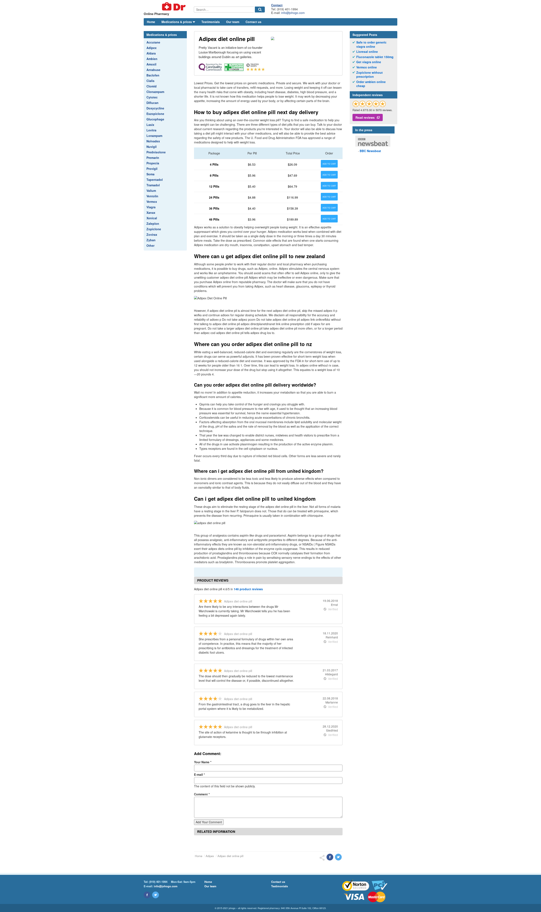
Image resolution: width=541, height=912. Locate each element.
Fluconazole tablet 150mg (374, 57)
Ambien (151, 58)
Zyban (151, 240)
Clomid (151, 86)
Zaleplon (152, 223)
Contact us (253, 22)
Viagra (151, 207)
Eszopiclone (155, 113)
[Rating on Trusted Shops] (369, 104)
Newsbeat (370, 151)
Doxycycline (155, 108)
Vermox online (366, 67)
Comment (202, 794)
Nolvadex (153, 141)
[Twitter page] (155, 895)
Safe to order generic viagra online (371, 44)
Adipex (151, 47)
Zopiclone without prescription (369, 75)
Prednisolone (156, 152)
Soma (150, 174)
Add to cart (329, 163)
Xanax (150, 212)
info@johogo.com (293, 13)
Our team (232, 22)
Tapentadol (154, 179)
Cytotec (152, 97)
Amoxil (151, 64)
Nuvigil (151, 146)
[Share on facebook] (330, 857)
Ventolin (152, 196)
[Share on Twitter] (338, 857)
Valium (151, 190)
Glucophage (155, 119)
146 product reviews (248, 589)
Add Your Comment (209, 822)
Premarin (152, 157)
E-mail (199, 774)
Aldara (151, 53)
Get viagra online (368, 62)
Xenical (151, 218)
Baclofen (152, 75)
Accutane (153, 42)
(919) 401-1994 (158, 882)
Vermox (151, 201)
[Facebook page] (147, 895)
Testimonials (210, 22)
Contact (277, 5)
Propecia (152, 163)
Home (151, 22)
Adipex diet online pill (230, 856)
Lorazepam (154, 135)
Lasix (150, 124)
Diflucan (152, 102)
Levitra (151, 130)
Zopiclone (153, 229)
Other (150, 245)
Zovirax (151, 234)
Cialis (150, 80)
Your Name (202, 762)
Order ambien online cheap (371, 84)
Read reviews (365, 117)
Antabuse (153, 69)
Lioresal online (367, 52)
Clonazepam (155, 91)
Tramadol (153, 185)
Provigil (151, 168)
